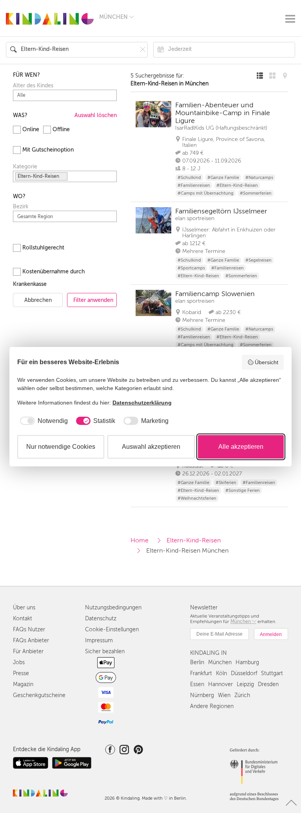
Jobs (19, 662)
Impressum (99, 640)
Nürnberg (202, 695)
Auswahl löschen (95, 115)
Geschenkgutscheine (39, 695)
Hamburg (247, 662)
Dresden (268, 684)
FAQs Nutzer (29, 629)
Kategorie (25, 167)
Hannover (220, 684)
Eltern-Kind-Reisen (194, 540)
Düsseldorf (244, 673)
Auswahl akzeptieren (151, 446)
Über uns (24, 608)
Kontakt (22, 618)
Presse (21, 673)
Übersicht (266, 362)
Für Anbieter (28, 651)
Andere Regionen (212, 706)
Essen (197, 684)
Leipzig (245, 684)
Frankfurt (201, 673)
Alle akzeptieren (240, 446)
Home (140, 540)
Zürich (242, 695)
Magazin (23, 684)
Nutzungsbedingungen (113, 608)
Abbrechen (38, 300)
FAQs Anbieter (31, 640)
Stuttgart (272, 673)
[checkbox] (42, 421)
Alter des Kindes (33, 86)
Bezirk (20, 207)
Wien (224, 695)
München (220, 662)
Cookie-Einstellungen (112, 629)
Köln (221, 673)
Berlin (197, 662)
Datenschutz (100, 618)
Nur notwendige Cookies (60, 446)
